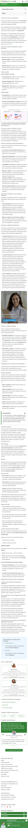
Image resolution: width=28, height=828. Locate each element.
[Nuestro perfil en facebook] (2, 807)
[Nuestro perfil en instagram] (4, 807)
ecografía (13, 340)
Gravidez (12, 715)
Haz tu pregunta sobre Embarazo (14, 750)
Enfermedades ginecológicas (9, 702)
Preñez (4, 715)
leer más (14, 743)
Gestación (21, 715)
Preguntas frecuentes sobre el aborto (9, 766)
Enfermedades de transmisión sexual (9, 770)
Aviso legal (3, 785)
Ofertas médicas (5, 772)
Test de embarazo (9, 643)
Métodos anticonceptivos (7, 768)
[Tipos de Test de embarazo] (14, 115)
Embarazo (7, 650)
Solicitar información (14, 825)
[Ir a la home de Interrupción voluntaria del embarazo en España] (8, 1)
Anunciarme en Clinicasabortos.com (9, 783)
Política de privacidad (6, 787)
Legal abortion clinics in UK (7, 799)
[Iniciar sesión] (22, 1)
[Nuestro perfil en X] (10, 807)
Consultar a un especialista (9, 320)
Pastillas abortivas (5, 762)
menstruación (9, 44)
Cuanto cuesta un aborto (6, 764)
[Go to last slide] (3, 734)
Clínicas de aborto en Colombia (8, 797)
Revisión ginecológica (7, 707)
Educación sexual (5, 776)
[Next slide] (25, 734)
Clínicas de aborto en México (7, 795)
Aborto (2, 760)
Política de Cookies (5, 789)
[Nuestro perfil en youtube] (7, 807)
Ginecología (5, 705)
